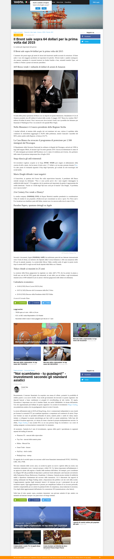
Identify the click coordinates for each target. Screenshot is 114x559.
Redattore (23, 388)
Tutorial (52, 2)
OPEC (44, 32)
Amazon (39, 32)
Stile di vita (60, 2)
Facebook (88, 36)
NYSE (46, 163)
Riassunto (27, 32)
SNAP (52, 163)
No (38, 8)
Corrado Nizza (24, 387)
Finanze (97, 519)
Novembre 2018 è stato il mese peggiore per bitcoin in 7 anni (34, 319)
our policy (88, 557)
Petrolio (48, 32)
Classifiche (68, 2)
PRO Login (96, 2)
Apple (35, 32)
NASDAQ (30, 196)
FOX (37, 196)
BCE (52, 32)
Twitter (87, 41)
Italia (31, 32)
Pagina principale (18, 32)
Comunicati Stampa (29, 370)
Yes (44, 8)
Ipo (76, 165)
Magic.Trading (72, 405)
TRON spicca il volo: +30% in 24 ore (26, 312)
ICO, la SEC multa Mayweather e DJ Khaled (29, 315)
